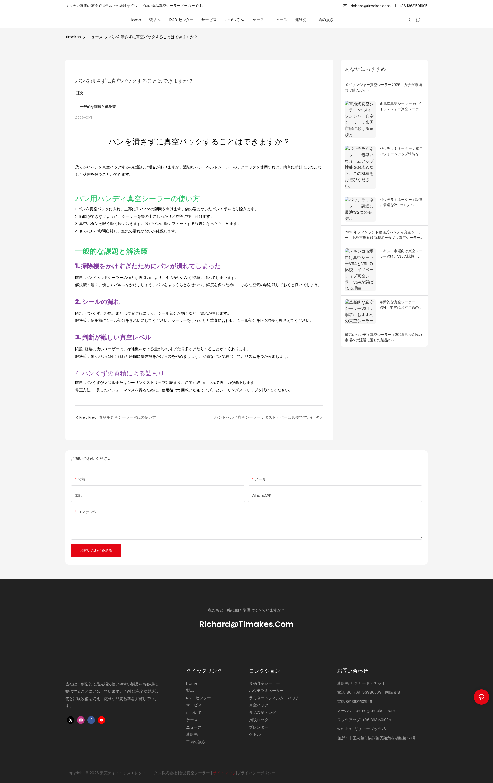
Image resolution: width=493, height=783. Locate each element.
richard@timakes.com (370, 5)
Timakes (73, 37)
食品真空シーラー (194, 773)
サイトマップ (224, 773)
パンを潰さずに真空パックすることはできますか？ (153, 37)
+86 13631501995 (413, 5)
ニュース (95, 37)
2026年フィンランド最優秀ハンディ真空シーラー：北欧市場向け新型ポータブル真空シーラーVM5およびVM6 (383, 235)
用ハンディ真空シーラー (130, 199)
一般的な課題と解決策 (98, 106)
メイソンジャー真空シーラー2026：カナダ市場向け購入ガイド (383, 87)
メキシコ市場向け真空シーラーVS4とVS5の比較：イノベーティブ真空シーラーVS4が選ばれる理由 (401, 253)
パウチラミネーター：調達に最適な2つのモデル (401, 202)
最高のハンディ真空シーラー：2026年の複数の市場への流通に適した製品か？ (383, 337)
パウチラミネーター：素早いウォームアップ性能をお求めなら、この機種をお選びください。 (401, 151)
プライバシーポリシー (256, 773)
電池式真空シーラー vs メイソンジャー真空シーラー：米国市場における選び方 (401, 106)
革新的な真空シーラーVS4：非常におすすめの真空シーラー (401, 304)
